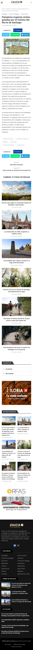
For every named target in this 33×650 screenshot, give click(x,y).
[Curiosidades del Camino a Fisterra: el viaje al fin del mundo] (16, 248)
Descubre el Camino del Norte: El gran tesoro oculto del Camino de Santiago (8, 476)
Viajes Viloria (21, 568)
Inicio (3, 9)
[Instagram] (18, 545)
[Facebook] (14, 545)
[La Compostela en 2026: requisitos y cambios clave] (16, 219)
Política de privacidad (19, 644)
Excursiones (20, 563)
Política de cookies (16, 646)
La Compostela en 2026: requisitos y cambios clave (23, 429)
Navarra (5, 142)
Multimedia (4, 563)
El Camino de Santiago (22, 138)
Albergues (20, 571)
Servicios (4, 566)
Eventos (3, 571)
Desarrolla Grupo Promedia (23, 641)
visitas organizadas (8, 145)
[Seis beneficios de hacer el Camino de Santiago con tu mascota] (16, 335)
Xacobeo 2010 (20, 145)
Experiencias (21, 566)
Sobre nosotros (22, 555)
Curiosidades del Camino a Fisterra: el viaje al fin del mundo (8, 454)
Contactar (20, 558)
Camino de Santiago (7, 558)
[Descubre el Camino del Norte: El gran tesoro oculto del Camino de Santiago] (16, 306)
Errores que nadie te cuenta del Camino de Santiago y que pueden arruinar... (21, 585)
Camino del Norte (8, 138)
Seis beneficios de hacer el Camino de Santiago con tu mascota (23, 476)
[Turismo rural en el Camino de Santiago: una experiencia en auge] (16, 277)
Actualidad (4, 555)
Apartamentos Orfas (23, 574)
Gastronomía (5, 568)
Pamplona (13, 142)
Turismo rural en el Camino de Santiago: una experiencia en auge (24, 454)
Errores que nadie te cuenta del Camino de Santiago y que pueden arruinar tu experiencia (8, 431)
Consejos (4, 574)
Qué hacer (4, 560)
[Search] (31, 3)
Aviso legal (8, 644)
